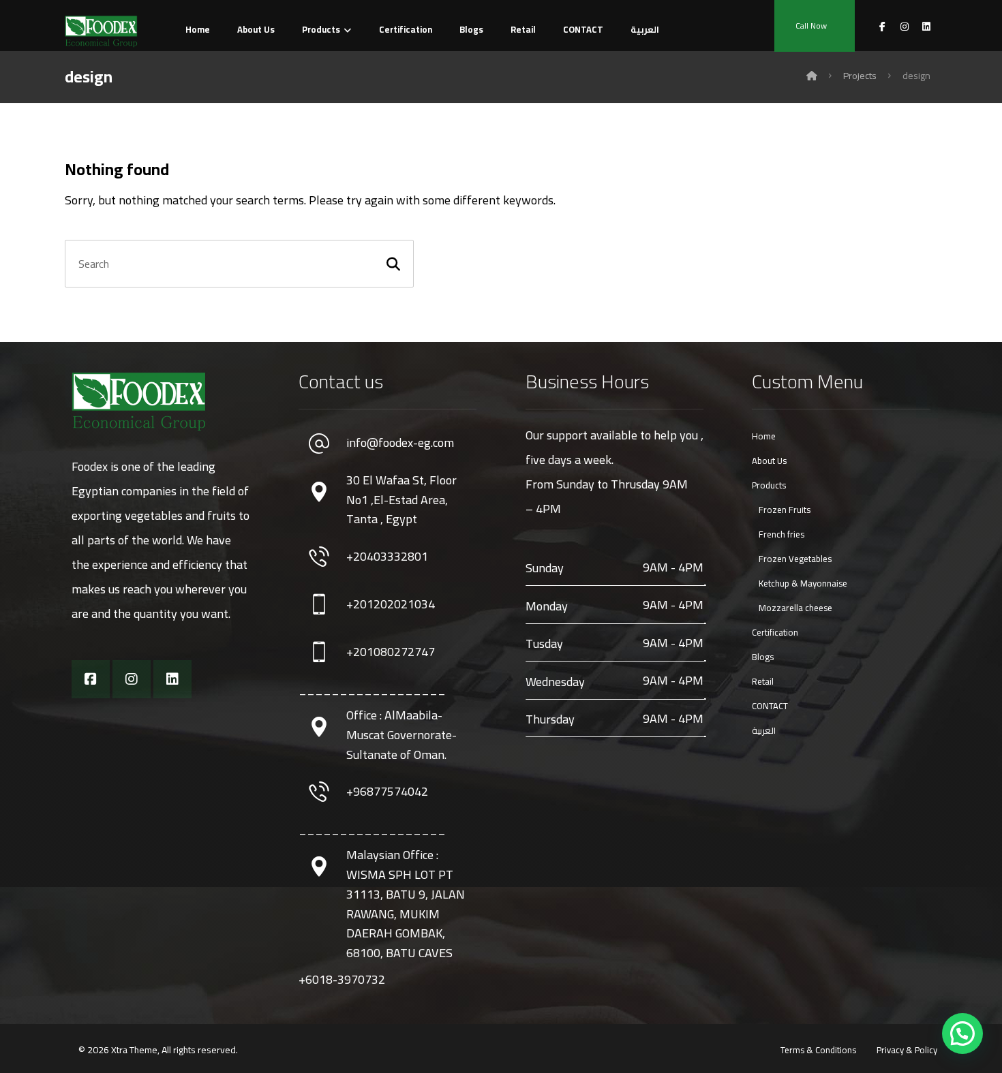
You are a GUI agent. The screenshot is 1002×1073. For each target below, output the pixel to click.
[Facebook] (91, 679)
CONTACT (770, 706)
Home (764, 436)
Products (769, 485)
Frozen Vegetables (795, 558)
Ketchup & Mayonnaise (803, 583)
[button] (962, 1033)
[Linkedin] (172, 679)
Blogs (763, 657)
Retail (763, 681)
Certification (775, 632)
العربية (764, 730)
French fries (781, 534)
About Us (769, 460)
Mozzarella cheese (795, 608)
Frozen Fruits (784, 509)
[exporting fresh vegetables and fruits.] (101, 31)
